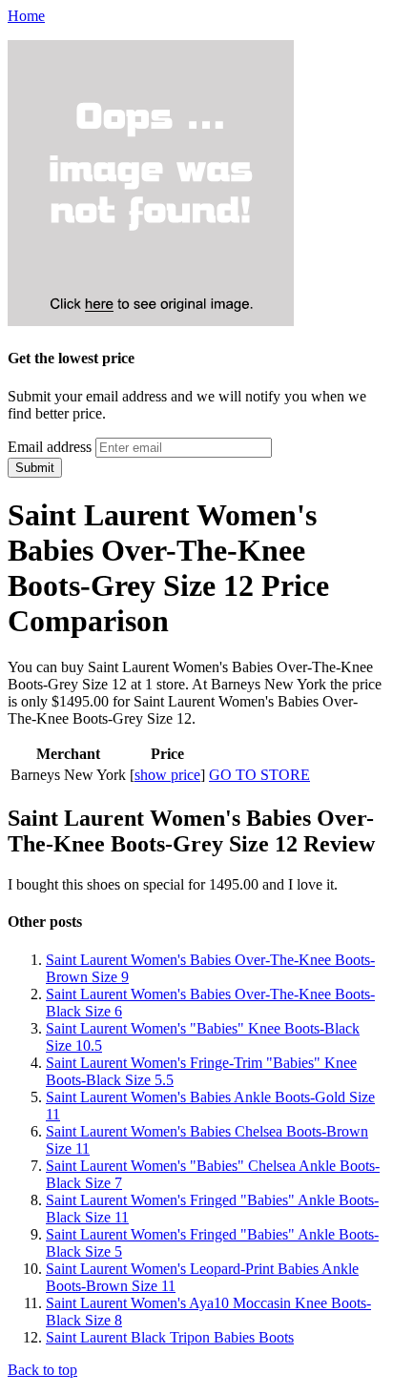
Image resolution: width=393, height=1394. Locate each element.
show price (167, 775)
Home (26, 16)
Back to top (42, 1370)
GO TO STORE (259, 775)
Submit (34, 468)
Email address (50, 447)
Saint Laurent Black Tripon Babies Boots (170, 1337)
